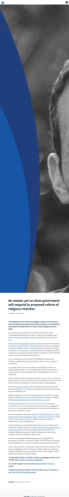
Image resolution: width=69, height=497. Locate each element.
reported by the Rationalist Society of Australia (26, 344)
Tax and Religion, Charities (23, 482)
